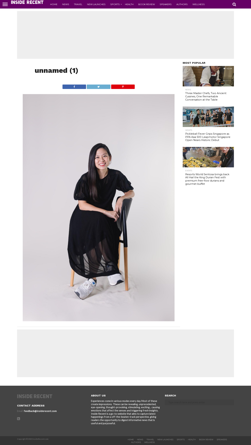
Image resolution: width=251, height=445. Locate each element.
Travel (78, 4)
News (65, 4)
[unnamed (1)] (99, 320)
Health (129, 4)
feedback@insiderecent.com (40, 411)
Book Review (146, 4)
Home (53, 4)
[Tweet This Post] (98, 85)
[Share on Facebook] (74, 85)
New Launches (96, 4)
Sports (115, 4)
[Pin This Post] (123, 85)
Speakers (166, 4)
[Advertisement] (125, 35)
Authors (182, 4)
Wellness (198, 4)
